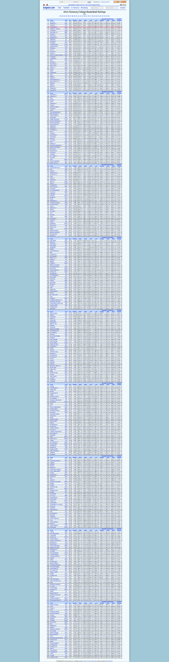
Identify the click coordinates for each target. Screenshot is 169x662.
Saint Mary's (53, 135)
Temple (52, 574)
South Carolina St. (55, 598)
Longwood (53, 617)
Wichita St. (53, 23)
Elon (51, 296)
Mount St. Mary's (54, 366)
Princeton (52, 188)
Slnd (66, 29)
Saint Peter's (53, 438)
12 (80, 16)
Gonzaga (52, 43)
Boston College (54, 604)
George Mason (54, 509)
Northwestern (53, 424)
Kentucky (52, 41)
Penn (51, 606)
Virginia (52, 34)
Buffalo (52, 249)
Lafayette (52, 516)
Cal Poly (52, 430)
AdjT (91, 20)
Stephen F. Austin (54, 29)
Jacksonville (53, 502)
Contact (122, 8)
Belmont (52, 83)
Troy (51, 520)
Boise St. (52, 181)
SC (66, 220)
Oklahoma (52, 126)
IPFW (51, 101)
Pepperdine (53, 389)
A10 (66, 65)
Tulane (51, 348)
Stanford (52, 128)
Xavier (51, 178)
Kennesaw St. (53, 639)
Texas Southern (54, 270)
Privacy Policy (93, 661)
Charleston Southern (55, 469)
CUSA (66, 44)
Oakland (52, 464)
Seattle (52, 473)
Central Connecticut (55, 540)
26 (108, 16)
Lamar (52, 653)
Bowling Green (54, 490)
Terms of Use (87, 661)
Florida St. (53, 152)
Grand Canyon (53, 409)
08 (72, 16)
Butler (51, 417)
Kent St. (52, 364)
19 (94, 16)
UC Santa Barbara (55, 190)
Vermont (52, 157)
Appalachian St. (54, 593)
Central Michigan (54, 567)
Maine (51, 641)
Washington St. (54, 549)
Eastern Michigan (54, 161)
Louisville (52, 30)
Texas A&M (53, 277)
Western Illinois (54, 563)
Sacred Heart (53, 650)
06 (68, 16)
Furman (52, 596)
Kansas (52, 85)
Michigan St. (53, 37)
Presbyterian (53, 645)
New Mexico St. (54, 81)
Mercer (52, 67)
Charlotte (52, 327)
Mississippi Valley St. (55, 600)
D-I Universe (75, 8)
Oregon (52, 105)
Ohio (51, 98)
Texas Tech (53, 416)
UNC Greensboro (54, 451)
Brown (52, 391)
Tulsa (51, 183)
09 (74, 16)
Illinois (52, 209)
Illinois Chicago (54, 632)
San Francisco (54, 187)
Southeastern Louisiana (56, 504)
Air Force (52, 495)
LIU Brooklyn (53, 588)
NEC (66, 163)
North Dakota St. (54, 79)
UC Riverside (53, 561)
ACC (66, 34)
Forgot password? (105, 2)
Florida (52, 22)
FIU (51, 405)
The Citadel (53, 631)
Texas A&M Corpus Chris (56, 303)
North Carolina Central (56, 55)
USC (51, 511)
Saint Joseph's (53, 115)
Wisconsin (52, 36)
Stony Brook (53, 150)
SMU (51, 60)
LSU (51, 213)
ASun (66, 67)
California (52, 179)
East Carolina (53, 341)
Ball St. (52, 648)
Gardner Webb (53, 305)
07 (70, 16)
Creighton (52, 57)
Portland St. (53, 346)
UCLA (51, 50)
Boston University (55, 122)
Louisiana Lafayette (55, 145)
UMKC (52, 560)
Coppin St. (53, 501)
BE (66, 39)
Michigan (52, 48)
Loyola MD (53, 535)
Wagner (52, 261)
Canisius (52, 195)
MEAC (66, 55)
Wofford (52, 236)
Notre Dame (53, 376)
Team (51, 20)
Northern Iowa (54, 352)
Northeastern (53, 513)
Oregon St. (53, 353)
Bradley (52, 492)
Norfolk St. (53, 268)
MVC (66, 23)
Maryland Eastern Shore (56, 638)
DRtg (85, 20)
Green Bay (53, 117)
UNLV (51, 216)
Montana (52, 334)
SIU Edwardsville (54, 533)
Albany (52, 259)
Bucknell (52, 362)
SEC (66, 22)
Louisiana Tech (54, 44)
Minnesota (53, 88)
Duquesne (52, 454)
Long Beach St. (54, 388)
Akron (51, 199)
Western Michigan (55, 147)
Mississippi (53, 245)
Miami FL (52, 318)
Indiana (52, 315)
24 (104, 16)
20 (96, 16)
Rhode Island (53, 421)
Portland (52, 381)
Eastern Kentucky (54, 121)
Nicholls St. (53, 447)
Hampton (52, 298)
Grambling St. (53, 652)
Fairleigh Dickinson (55, 565)
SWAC (66, 263)
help (84, 14)
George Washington (55, 112)
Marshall (52, 515)
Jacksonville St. (54, 568)
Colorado (52, 136)
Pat (66, 122)
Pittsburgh (53, 72)
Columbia (52, 194)
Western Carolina (54, 265)
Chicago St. (53, 476)
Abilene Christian (54, 547)
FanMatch (66, 8)
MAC (66, 69)
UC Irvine (52, 140)
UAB (51, 287)
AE (66, 150)
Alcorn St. (52, 506)
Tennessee (52, 103)
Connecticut (53, 27)
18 (92, 16)
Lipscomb (52, 412)
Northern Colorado (55, 301)
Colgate (52, 462)
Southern (52, 263)
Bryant (52, 293)
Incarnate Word (54, 204)
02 (60, 16)
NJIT (51, 478)
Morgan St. (53, 401)
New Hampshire (54, 634)
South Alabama (54, 522)
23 (102, 16)
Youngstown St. (54, 393)
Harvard (52, 62)
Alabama (52, 452)
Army (51, 403)
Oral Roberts (53, 332)
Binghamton (53, 625)
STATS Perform (109, 661)
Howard (52, 615)
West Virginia (53, 313)
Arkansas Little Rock (55, 400)
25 (106, 16)
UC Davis (52, 586)
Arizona (52, 25)
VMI (51, 169)
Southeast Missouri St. (56, 300)
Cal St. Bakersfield (55, 471)
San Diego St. (53, 32)
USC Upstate (53, 256)
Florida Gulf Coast (55, 167)
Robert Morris (54, 163)
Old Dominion (53, 291)
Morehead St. (53, 234)
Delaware (52, 96)
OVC (66, 83)
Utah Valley (53, 240)
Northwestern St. (54, 330)
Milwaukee (53, 201)
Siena (51, 228)
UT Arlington (53, 398)
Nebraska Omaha (54, 329)
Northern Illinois (54, 396)
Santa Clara (53, 426)
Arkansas (52, 154)
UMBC (52, 591)
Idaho (51, 371)
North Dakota (53, 343)
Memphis (52, 108)
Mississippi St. (54, 433)
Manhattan (53, 94)
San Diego (52, 282)
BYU (51, 131)
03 (62, 16)
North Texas (53, 367)
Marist (52, 488)
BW (66, 140)
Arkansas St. (53, 254)
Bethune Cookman (55, 629)
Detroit (52, 466)
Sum (66, 79)
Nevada (52, 386)
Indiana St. (53, 143)
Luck (96, 20)
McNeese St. (53, 542)
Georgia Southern (54, 414)
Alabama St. (53, 272)
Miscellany (84, 8)
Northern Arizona (54, 410)
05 (66, 16)
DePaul (52, 485)
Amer (66, 27)
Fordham (52, 551)
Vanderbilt (52, 379)
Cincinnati (52, 58)
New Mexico (53, 64)
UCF (51, 459)
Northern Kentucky (55, 584)
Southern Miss (54, 46)
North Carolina (54, 107)
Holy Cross (53, 227)
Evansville (52, 435)
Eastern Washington (55, 407)
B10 (66, 36)
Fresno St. (53, 192)
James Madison (54, 525)
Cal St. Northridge (55, 336)
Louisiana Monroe (55, 556)
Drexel (52, 358)
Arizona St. (53, 174)
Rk (48, 20)
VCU (51, 74)
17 (90, 16)
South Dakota (53, 497)
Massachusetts (54, 114)
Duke (51, 71)
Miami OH (52, 467)
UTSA (51, 610)
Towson (52, 100)
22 (100, 16)
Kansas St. (53, 208)
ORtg (80, 20)
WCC (66, 43)
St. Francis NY (54, 294)
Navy (51, 582)
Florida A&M (53, 444)
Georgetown (53, 273)
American (52, 218)
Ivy (66, 62)
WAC (66, 81)
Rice (51, 624)
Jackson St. (53, 537)
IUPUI (51, 636)
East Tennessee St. (55, 266)
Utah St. (52, 280)
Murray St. (53, 149)
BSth (66, 169)
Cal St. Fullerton (54, 518)
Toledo (52, 69)
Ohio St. (52, 86)
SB (66, 90)
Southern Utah (54, 657)
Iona (51, 159)
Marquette (53, 316)
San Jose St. (53, 622)
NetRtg (75, 20)
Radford (52, 171)
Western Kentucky (55, 232)
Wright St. (52, 197)
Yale (51, 252)
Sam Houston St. (54, 124)
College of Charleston (56, 431)
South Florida (53, 487)
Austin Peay (53, 499)
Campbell (52, 508)
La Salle (52, 378)
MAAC (66, 94)
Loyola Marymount (55, 460)
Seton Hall (53, 320)
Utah (51, 176)
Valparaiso (53, 289)
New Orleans (53, 544)
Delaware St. (53, 589)
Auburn (52, 423)
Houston (52, 325)
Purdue (52, 374)
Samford (52, 480)
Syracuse (52, 51)
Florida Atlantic (54, 553)
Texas (51, 110)
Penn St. (52, 350)
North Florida (53, 372)
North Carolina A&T (55, 595)
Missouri (52, 138)
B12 (66, 53)
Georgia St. (53, 90)
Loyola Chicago (54, 554)
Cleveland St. (53, 185)
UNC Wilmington (54, 579)
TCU (51, 577)
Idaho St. (52, 523)
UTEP (51, 142)
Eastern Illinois (54, 539)
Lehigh (52, 440)
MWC (66, 32)
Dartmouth (53, 494)
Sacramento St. (54, 442)
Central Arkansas (54, 613)
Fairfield (52, 620)
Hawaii (52, 222)
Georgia (52, 215)
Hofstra (52, 558)
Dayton (52, 78)
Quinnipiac (53, 223)
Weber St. (52, 258)
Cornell (52, 655)
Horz (66, 117)
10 (76, 16)
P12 (66, 25)
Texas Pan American (55, 580)
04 (64, 16)
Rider (51, 437)
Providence (53, 129)
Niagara (52, 618)
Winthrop (52, 242)
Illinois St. (52, 284)
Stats (59, 8)
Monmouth (53, 527)
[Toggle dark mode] (121, 4)
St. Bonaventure (54, 275)
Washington (53, 322)
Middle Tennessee (54, 119)
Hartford (52, 337)
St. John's (52, 211)
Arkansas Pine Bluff (55, 481)
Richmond (52, 247)
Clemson (52, 133)
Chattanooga (53, 307)
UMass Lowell (53, 572)
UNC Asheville (54, 339)
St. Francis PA (54, 570)
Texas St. (52, 608)
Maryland (52, 308)
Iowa (51, 206)
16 (88, 16)
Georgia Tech (53, 355)
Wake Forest (53, 323)
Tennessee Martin (54, 611)
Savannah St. (53, 474)
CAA (66, 96)
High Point (53, 369)
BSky (66, 258)
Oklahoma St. (53, 173)
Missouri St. (53, 225)
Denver (52, 360)
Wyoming (52, 279)
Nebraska (52, 244)
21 (98, 16)
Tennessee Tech (54, 344)
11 (78, 16)
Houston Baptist (54, 643)
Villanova (52, 39)
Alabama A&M (54, 449)
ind (66, 478)
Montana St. (53, 445)
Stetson (52, 627)
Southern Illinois (54, 428)
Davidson (52, 220)
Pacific (52, 286)
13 (82, 16)
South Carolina (54, 419)
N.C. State (53, 156)
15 (86, 16)
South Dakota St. (54, 251)
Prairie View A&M (55, 545)
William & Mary (54, 230)
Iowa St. (52, 53)
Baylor (52, 76)
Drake (51, 395)
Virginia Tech (53, 575)
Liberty (52, 532)
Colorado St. (53, 357)
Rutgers (52, 483)
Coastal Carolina (54, 202)
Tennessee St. (53, 646)
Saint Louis (53, 65)
